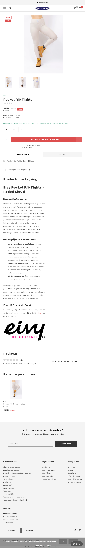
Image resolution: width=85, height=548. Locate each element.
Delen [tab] (62, 155)
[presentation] (82, 44)
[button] (5, 8)
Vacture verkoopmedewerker (14, 497)
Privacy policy (8, 485)
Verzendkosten (8, 479)
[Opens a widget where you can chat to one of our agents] (77, 544)
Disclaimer (7, 482)
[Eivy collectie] (24, 331)
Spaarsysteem (8, 488)
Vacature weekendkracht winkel (15, 500)
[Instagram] (80, 530)
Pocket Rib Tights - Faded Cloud (14, 405)
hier (40, 313)
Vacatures (7, 491)
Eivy (5, 95)
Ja (63, 541)
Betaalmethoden (9, 476)
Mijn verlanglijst (47, 476)
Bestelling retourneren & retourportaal (17, 473)
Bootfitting (72, 473)
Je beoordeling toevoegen (64, 361)
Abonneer (66, 444)
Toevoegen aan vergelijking (18, 170)
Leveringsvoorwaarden (11, 470)
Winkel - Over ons (74, 482)
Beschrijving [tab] (23, 155)
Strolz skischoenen (75, 479)
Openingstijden (8, 494)
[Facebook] (75, 530)
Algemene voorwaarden (12, 467)
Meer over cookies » (43, 545)
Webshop (71, 467)
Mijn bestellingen (48, 470)
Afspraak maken (74, 476)
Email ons (30, 530)
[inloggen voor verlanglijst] (79, 139)
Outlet (70, 470)
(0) (13, 103)
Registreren (46, 467)
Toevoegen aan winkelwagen (43, 139)
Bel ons (11, 530)
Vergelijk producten (49, 479)
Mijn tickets (46, 473)
